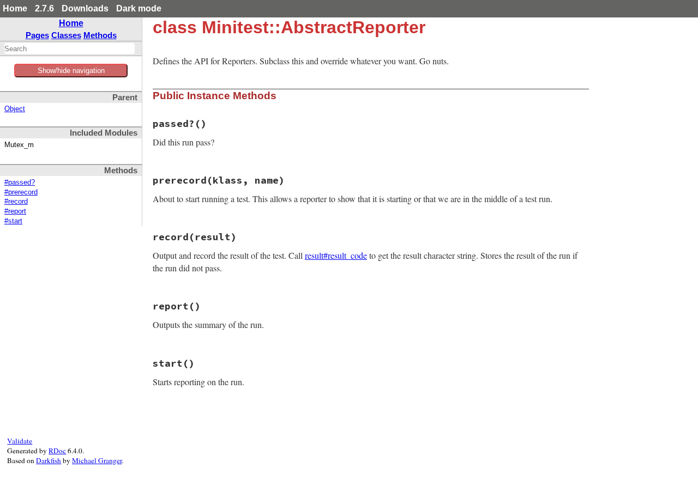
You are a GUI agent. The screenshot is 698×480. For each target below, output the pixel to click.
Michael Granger (97, 460)
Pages (37, 35)
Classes (66, 35)
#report (15, 211)
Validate (19, 441)
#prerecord (21, 192)
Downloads (85, 8)
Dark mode (138, 8)
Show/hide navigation (71, 70)
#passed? (19, 182)
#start (13, 221)
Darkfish (48, 460)
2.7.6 (44, 8)
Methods (100, 35)
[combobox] (69, 48)
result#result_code (336, 255)
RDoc (57, 450)
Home (15, 8)
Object (14, 109)
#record (16, 201)
